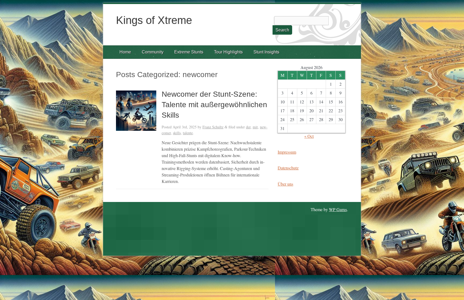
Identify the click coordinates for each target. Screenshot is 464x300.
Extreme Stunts (188, 52)
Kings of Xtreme (154, 20)
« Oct (309, 136)
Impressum (287, 152)
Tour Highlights (228, 52)
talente (188, 132)
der (248, 126)
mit (255, 126)
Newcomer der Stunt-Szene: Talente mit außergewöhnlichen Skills (214, 104)
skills (177, 132)
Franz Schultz (212, 126)
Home (125, 52)
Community (153, 52)
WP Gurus (338, 209)
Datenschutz (288, 168)
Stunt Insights (266, 52)
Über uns (285, 184)
